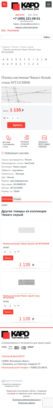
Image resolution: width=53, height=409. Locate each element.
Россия (28, 160)
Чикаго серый (19, 167)
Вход (3, 30)
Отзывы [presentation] (17, 199)
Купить (17, 125)
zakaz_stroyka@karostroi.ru (27, 24)
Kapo (26, 7)
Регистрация (13, 30)
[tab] (7, 199)
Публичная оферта (26, 403)
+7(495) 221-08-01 (38, 367)
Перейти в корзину (4, 4)
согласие (11, 393)
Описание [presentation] (7, 199)
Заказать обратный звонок (26, 27)
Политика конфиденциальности (27, 400)
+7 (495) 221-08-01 (26, 18)
